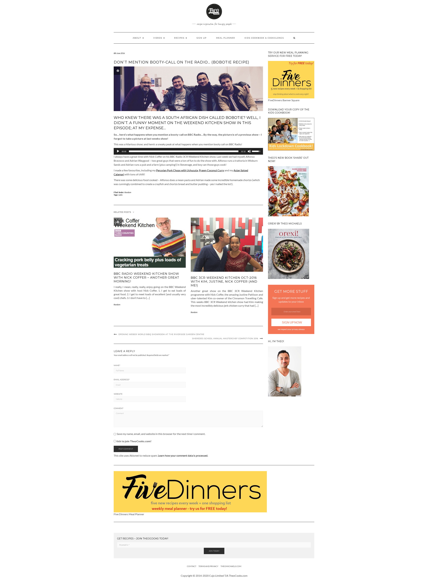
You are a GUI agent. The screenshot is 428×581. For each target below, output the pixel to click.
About (137, 38)
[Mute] (249, 151)
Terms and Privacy (208, 566)
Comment (118, 408)
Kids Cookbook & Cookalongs (264, 38)
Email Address (122, 379)
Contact (191, 566)
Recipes (179, 38)
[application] (188, 151)
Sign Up (201, 38)
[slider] (183, 151)
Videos (158, 38)
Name (117, 365)
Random (128, 192)
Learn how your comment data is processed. (183, 455)
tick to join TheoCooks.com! (133, 441)
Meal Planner (225, 38)
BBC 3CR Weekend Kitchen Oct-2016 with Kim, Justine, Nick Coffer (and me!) (224, 281)
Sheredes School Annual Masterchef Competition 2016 (225, 338)
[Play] (118, 151)
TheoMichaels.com (231, 566)
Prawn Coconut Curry (211, 170)
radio (120, 195)
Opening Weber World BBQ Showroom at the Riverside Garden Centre (161, 334)
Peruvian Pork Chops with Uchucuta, (177, 170)
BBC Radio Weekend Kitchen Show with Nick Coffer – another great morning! (146, 277)
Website (118, 394)
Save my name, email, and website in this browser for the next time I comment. (161, 434)
